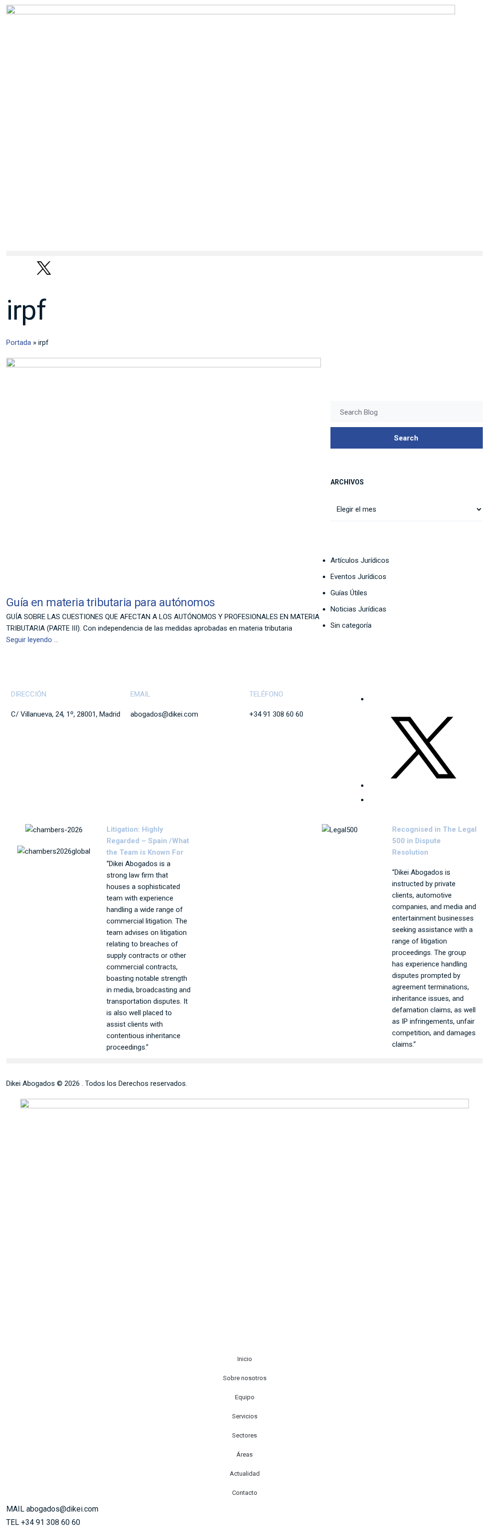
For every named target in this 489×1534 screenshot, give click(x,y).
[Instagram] (70, 268)
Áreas (244, 1454)
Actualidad (245, 1473)
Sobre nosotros (244, 1378)
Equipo (245, 1397)
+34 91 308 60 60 (276, 714)
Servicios (244, 1416)
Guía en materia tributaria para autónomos (110, 602)
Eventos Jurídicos (358, 576)
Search (406, 438)
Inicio (244, 1358)
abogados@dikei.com (164, 714)
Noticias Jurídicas (358, 609)
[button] (244, 253)
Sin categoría (351, 625)
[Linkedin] (18, 268)
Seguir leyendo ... (32, 639)
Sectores (244, 1435)
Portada (18, 342)
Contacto (244, 1492)
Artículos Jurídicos (359, 560)
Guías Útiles (348, 593)
